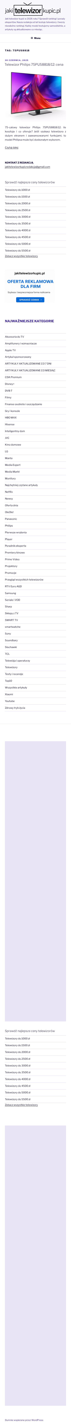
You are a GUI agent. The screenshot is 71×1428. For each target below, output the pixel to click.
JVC (7, 437)
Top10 (8, 680)
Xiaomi (9, 694)
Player (8, 539)
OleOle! (9, 512)
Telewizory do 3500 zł (17, 223)
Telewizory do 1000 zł (17, 189)
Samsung (10, 593)
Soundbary (11, 640)
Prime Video (12, 559)
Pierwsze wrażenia (16, 532)
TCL (7, 653)
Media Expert (12, 465)
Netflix (9, 491)
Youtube (10, 701)
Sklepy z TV (11, 613)
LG (6, 451)
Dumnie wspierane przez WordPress (24, 1420)
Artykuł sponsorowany (18, 356)
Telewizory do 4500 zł (17, 237)
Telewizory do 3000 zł (17, 216)
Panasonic (11, 518)
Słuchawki (11, 647)
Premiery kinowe (15, 552)
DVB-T (8, 390)
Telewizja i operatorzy (17, 660)
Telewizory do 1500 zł (17, 196)
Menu (37, 38)
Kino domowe (13, 444)
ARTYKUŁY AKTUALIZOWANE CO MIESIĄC (30, 370)
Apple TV (10, 350)
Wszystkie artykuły (16, 687)
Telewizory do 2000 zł (17, 203)
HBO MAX (11, 417)
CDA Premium (13, 377)
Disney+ (9, 383)
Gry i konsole (12, 411)
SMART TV (11, 620)
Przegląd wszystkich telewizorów (24, 579)
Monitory (10, 478)
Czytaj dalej (11, 147)
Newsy (9, 498)
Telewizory (11, 667)
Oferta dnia (11, 505)
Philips (9, 525)
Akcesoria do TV (14, 336)
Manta (8, 458)
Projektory (11, 566)
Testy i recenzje (14, 674)
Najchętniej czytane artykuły (21, 485)
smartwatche (12, 626)
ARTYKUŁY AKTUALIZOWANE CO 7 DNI (28, 363)
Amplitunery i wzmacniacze (21, 343)
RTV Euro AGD (13, 586)
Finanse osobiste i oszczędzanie (23, 404)
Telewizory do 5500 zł (17, 250)
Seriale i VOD (12, 599)
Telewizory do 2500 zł (17, 210)
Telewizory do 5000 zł (17, 243)
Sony (8, 633)
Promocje (10, 572)
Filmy (8, 397)
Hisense (10, 424)
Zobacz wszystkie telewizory (21, 256)
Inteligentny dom (15, 431)
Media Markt (12, 471)
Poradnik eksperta (15, 545)
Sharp (8, 606)
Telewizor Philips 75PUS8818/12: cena (34, 64)
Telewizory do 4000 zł (17, 230)
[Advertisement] (35, 881)
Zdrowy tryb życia (15, 707)
